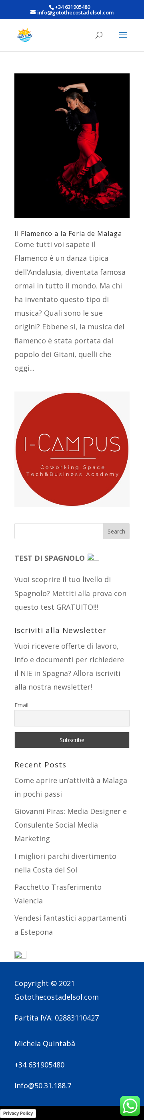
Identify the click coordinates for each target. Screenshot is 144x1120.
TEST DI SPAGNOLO (50, 558)
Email (21, 705)
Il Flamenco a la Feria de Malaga (68, 233)
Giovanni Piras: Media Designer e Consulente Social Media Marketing (70, 824)
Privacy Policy (18, 1113)
